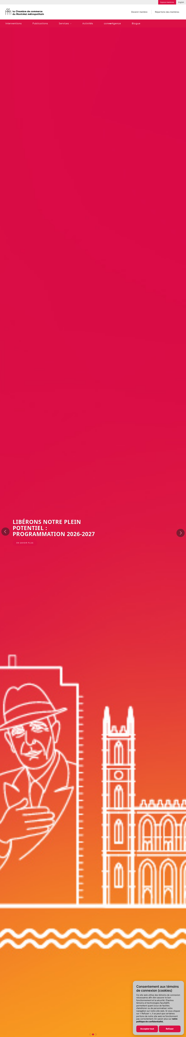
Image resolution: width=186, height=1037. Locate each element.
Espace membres (167, 2)
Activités (87, 23)
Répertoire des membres (167, 12)
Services (64, 23)
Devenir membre (139, 12)
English (181, 2)
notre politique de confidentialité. (156, 1020)
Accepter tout (147, 1029)
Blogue (136, 23)
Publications (40, 23)
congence (112, 23)
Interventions (13, 23)
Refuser (170, 1029)
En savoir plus (24, 543)
